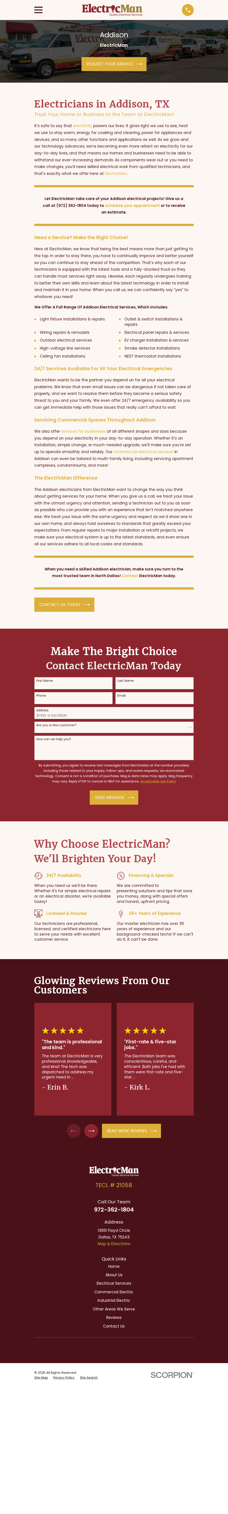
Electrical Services (114, 1283)
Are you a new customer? (56, 725)
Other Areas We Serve (114, 1309)
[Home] (112, 10)
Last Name (125, 681)
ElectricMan (116, 173)
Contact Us (114, 1326)
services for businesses (83, 431)
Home (114, 1266)
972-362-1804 (114, 1210)
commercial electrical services (143, 451)
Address (42, 710)
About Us (114, 1275)
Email (121, 696)
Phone (41, 696)
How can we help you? (53, 739)
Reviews (114, 1317)
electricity (82, 125)
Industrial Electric (114, 1300)
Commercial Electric (113, 1292)
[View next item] (91, 1131)
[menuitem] (41, 1378)
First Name (44, 681)
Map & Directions (114, 1243)
